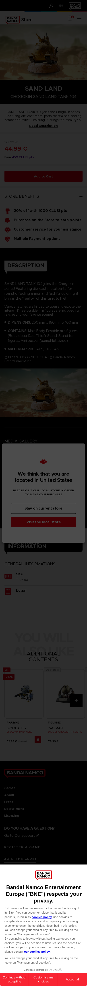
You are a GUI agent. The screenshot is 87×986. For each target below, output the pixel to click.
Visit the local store (43, 522)
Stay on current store (43, 508)
